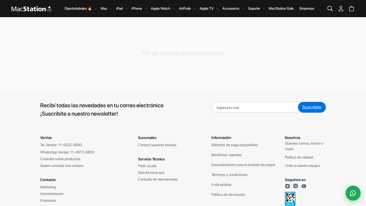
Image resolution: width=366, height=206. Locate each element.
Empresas (307, 8)
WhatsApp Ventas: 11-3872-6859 (67, 152)
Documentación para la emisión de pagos (243, 165)
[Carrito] (351, 8)
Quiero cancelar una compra (61, 165)
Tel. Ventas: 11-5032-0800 (61, 145)
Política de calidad (299, 157)
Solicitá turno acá (151, 172)
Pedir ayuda (147, 166)
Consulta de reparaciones (158, 179)
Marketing (48, 187)
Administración (52, 194)
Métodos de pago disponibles (234, 145)
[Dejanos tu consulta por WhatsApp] (353, 193)
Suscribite (312, 107)
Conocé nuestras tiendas (157, 145)
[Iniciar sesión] (341, 8)
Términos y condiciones (229, 174)
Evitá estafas (221, 184)
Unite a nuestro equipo (302, 165)
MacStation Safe (281, 8)
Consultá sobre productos (60, 159)
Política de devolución (228, 194)
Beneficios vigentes (226, 155)
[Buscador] (330, 8)
